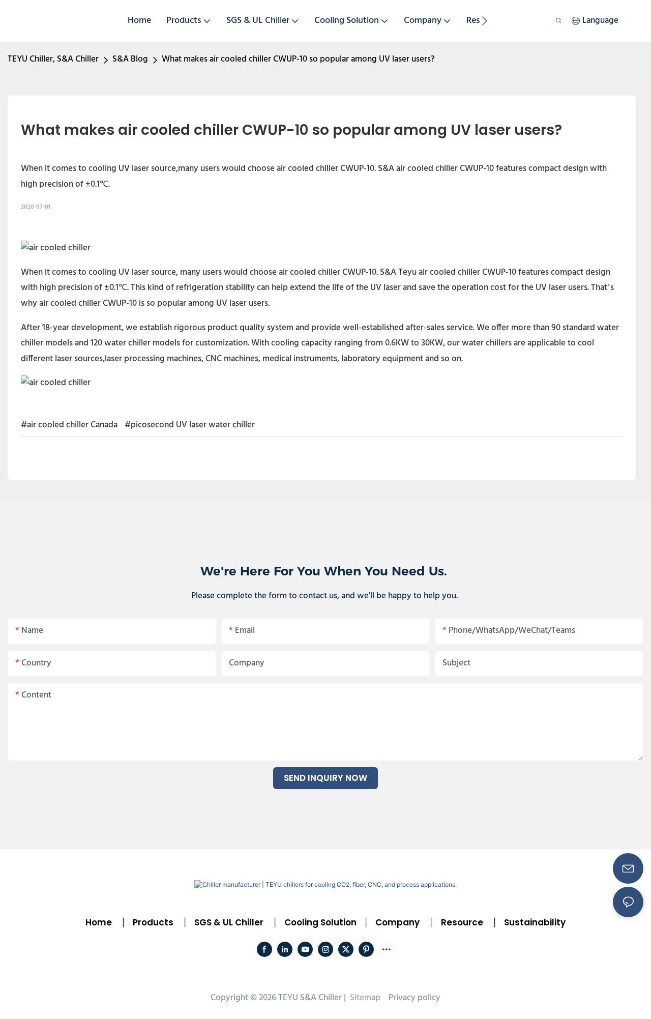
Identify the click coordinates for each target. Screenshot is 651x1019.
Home (98, 922)
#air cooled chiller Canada (69, 425)
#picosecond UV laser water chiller (190, 425)
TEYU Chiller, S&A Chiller (53, 59)
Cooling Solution (320, 922)
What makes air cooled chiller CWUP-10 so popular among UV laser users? (298, 59)
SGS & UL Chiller (228, 922)
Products (152, 922)
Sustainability (535, 922)
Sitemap (364, 998)
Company (397, 922)
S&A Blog (130, 59)
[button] (484, 20)
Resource (462, 922)
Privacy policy (414, 998)
